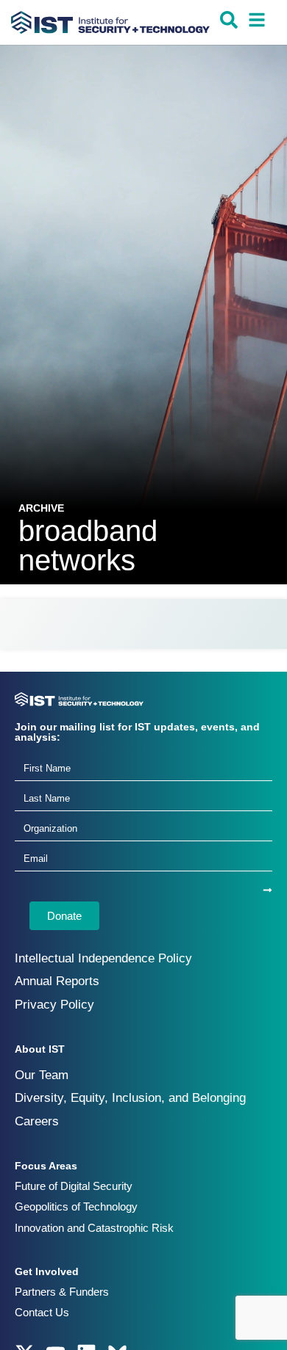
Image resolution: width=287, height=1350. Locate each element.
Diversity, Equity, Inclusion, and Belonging (130, 1098)
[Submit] (267, 890)
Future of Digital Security (73, 1186)
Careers (37, 1121)
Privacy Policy (54, 1005)
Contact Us (42, 1312)
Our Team (41, 1075)
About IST (40, 1049)
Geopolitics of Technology (76, 1206)
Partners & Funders (62, 1291)
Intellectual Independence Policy (103, 958)
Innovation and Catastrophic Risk (94, 1228)
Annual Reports (57, 981)
